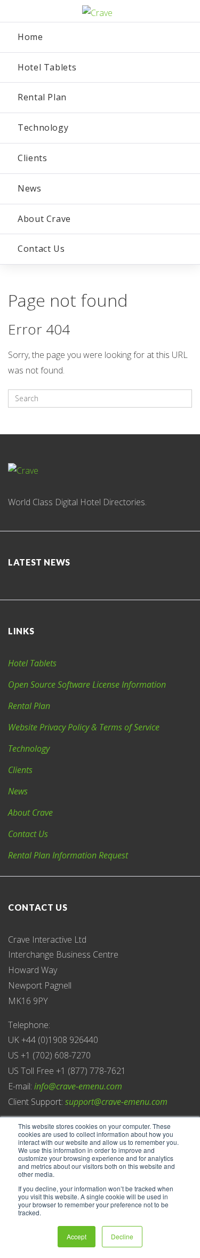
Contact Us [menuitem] (41, 248)
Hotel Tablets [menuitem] (47, 67)
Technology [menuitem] (43, 127)
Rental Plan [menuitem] (42, 97)
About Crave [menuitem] (44, 219)
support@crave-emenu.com (116, 1102)
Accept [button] (76, 1236)
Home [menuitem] (30, 37)
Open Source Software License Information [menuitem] (87, 684)
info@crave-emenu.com (78, 1086)
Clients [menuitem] (32, 158)
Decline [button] (122, 1236)
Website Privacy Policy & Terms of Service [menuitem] (83, 727)
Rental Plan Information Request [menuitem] (68, 855)
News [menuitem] (30, 188)
